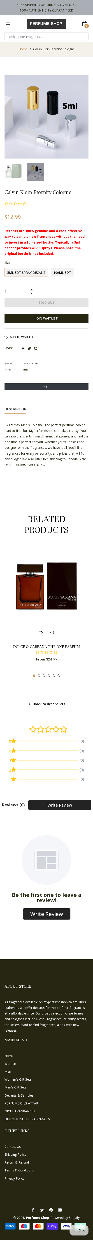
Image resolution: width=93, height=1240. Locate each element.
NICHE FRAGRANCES (20, 1111)
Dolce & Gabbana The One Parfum (46, 646)
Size (8, 262)
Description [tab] (15, 409)
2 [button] (39, 675)
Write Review (59, 805)
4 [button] (49, 675)
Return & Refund (17, 1162)
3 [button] (44, 675)
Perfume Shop (37, 1217)
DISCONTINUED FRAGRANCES (27, 1119)
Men (8, 1071)
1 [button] (34, 675)
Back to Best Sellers (49, 704)
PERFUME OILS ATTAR (21, 1103)
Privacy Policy (14, 1178)
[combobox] (46, 36)
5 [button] (54, 675)
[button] (46, 652)
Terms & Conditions (19, 1170)
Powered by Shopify (65, 1217)
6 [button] (59, 675)
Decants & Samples (19, 1095)
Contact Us (13, 1146)
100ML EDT (62, 272)
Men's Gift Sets (16, 1087)
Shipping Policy (15, 1154)
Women (10, 1063)
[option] (46, 611)
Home (23, 49)
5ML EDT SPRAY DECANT (26, 272)
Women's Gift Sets (18, 1079)
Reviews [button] (13, 804)
